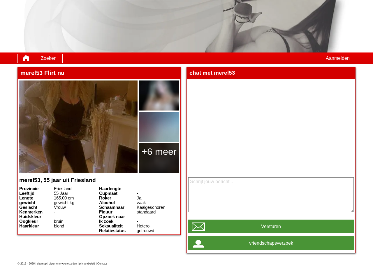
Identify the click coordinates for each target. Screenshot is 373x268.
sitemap (42, 263)
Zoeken (49, 58)
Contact (102, 263)
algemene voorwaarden (63, 263)
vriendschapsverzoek (271, 243)
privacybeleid (87, 263)
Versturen (271, 226)
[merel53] (78, 126)
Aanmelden (338, 58)
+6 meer (159, 151)
